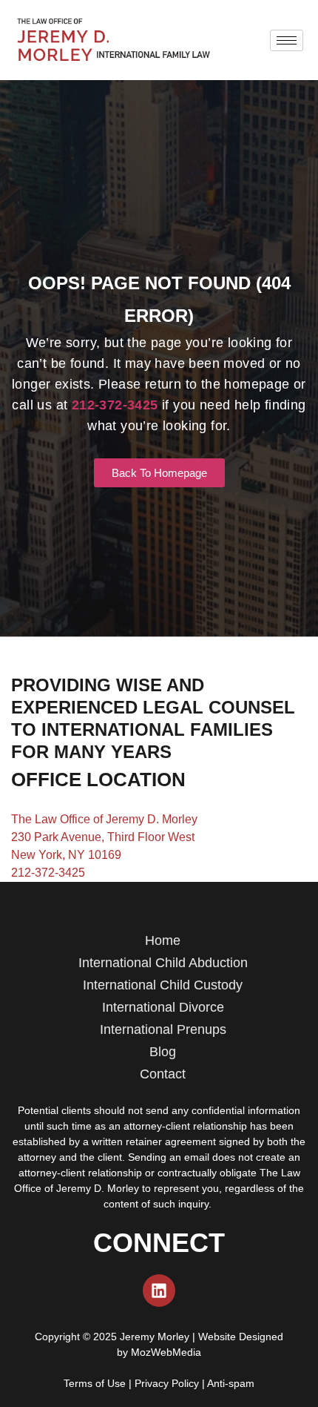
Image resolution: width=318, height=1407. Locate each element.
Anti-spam (230, 1383)
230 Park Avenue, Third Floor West (102, 837)
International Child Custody (163, 985)
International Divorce (163, 1007)
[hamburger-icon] (286, 40)
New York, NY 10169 (66, 855)
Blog (162, 1051)
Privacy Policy (167, 1383)
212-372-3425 (48, 872)
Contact (163, 1074)
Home (162, 940)
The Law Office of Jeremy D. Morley (104, 819)
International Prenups (163, 1029)
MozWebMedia (166, 1352)
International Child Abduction (163, 962)
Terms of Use (95, 1383)
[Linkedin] (159, 1290)
